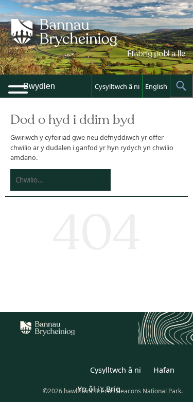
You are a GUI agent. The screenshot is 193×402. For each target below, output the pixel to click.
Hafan (163, 370)
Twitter (51, 371)
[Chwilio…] (52, 180)
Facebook (74, 371)
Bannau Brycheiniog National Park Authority (96, 46)
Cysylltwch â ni (117, 86)
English (156, 86)
